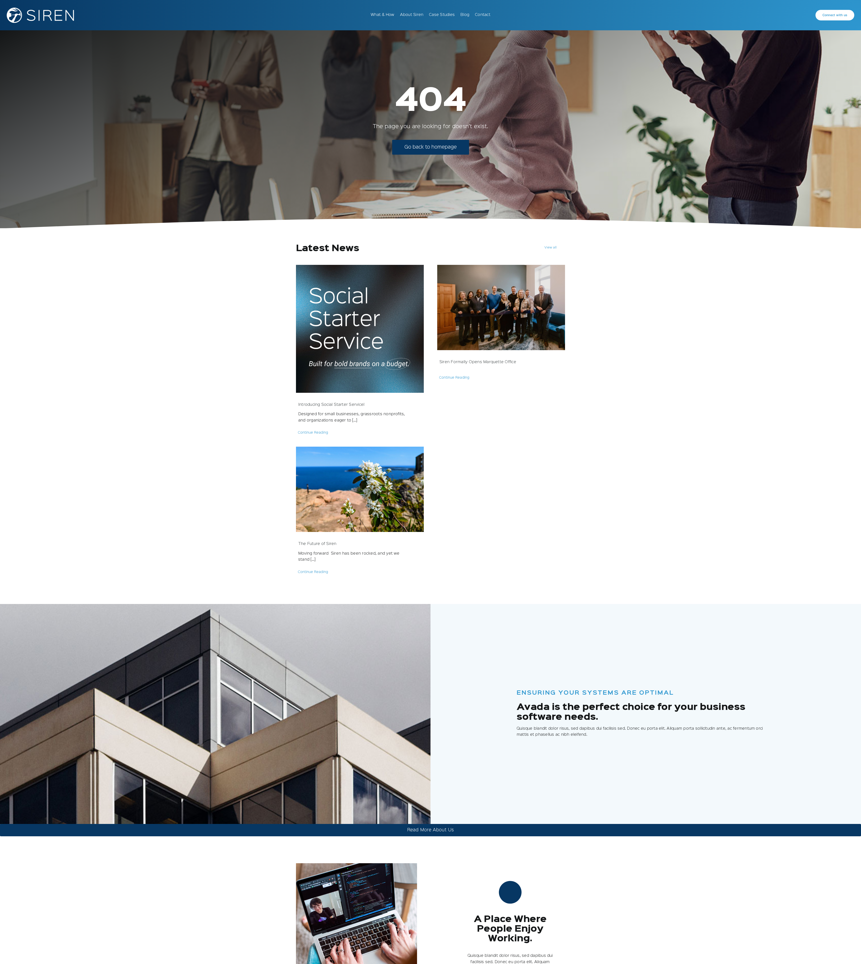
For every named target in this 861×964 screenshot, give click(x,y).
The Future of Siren (317, 544)
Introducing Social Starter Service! (331, 404)
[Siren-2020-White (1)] (40, 9)
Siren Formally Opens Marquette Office (477, 362)
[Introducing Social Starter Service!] (360, 329)
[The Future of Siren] (360, 489)
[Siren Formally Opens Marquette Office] (501, 307)
